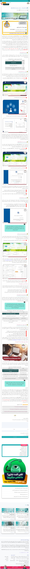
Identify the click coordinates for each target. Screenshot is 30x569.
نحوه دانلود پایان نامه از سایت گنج (23, 452)
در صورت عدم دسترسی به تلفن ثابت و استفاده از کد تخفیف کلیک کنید (17, 33)
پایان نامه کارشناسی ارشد (8, 260)
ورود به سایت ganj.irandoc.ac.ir (23, 449)
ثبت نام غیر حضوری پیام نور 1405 (24, 494)
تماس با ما (7, 557)
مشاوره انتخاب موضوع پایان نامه (16, 339)
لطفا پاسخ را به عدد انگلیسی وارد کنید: (24, 433)
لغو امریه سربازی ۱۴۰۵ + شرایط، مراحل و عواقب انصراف (21, 488)
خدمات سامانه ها (22, 10)
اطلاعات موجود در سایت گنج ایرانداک (23, 455)
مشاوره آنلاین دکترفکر (12, 560)
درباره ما (14, 559)
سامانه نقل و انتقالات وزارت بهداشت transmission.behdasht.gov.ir (25, 566)
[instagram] (3, 1)
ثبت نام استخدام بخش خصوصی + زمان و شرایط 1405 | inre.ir (22, 558)
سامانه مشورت (6, 559)
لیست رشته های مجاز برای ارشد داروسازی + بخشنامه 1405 (21, 492)
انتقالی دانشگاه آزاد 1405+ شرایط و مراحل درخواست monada (24, 562)
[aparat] (27, 552)
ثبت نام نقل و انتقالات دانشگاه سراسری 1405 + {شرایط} (22, 560)
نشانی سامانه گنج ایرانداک (24, 446)
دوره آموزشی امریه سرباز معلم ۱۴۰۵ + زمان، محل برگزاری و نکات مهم (20, 490)
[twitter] (24, 552)
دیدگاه (27, 421)
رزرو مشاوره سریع (13, 556)
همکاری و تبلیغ (6, 556)
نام (27, 429)
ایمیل (14, 429)
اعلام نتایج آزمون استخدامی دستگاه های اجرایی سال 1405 (22, 563)
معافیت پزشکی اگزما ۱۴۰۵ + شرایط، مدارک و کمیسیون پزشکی (21, 496)
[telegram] (4, 1)
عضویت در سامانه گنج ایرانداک (24, 448)
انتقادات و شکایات (13, 557)
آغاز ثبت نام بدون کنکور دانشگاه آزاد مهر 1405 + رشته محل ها (22, 556)
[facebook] (20, 552)
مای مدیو (7, 560)
